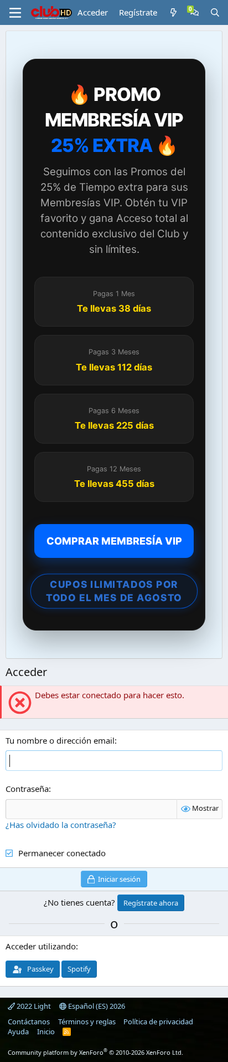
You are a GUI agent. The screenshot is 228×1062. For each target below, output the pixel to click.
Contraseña (27, 788)
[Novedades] (173, 12)
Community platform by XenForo (95, 1052)
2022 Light (33, 1006)
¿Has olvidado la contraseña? (61, 824)
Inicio (46, 1031)
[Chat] (194, 12)
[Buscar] (215, 12)
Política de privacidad (158, 1022)
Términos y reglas (87, 1022)
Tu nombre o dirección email (60, 740)
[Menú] (15, 13)
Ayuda (18, 1031)
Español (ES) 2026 (95, 1006)
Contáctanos (29, 1022)
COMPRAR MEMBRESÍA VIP (114, 541)
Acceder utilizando (41, 946)
